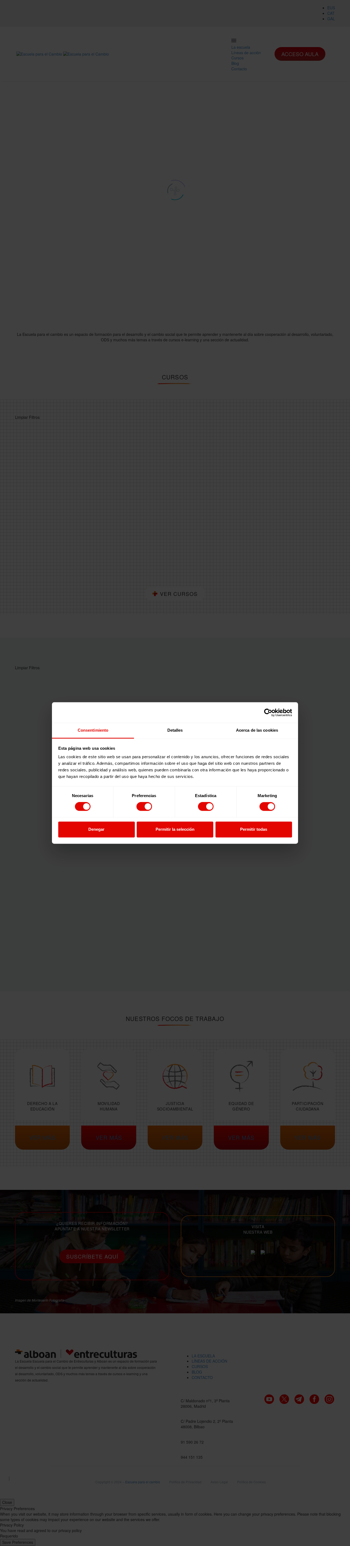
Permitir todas (253, 829)
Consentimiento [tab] (93, 730)
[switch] (144, 806)
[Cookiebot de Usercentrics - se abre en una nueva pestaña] (268, 712)
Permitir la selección (175, 829)
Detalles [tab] (175, 730)
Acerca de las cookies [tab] (257, 730)
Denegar (96, 829)
